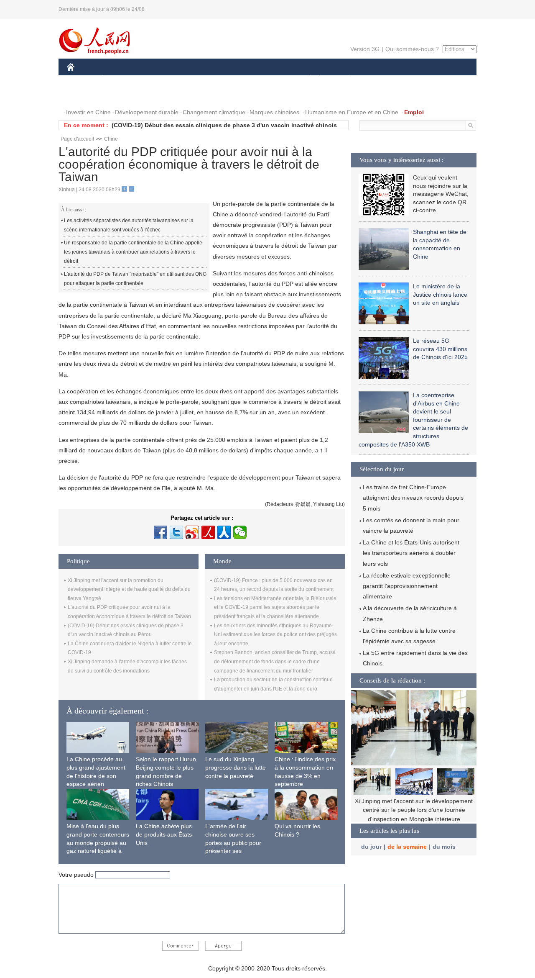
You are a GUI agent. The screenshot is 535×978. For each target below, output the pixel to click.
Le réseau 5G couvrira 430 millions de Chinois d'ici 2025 (440, 348)
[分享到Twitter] (176, 532)
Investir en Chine (88, 112)
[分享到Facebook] (160, 532)
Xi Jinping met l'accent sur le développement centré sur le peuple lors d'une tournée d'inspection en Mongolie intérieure (414, 810)
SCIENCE (230, 78)
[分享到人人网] (224, 532)
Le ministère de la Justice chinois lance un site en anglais (440, 294)
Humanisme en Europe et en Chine (351, 112)
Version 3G (365, 49)
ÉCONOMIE (118, 78)
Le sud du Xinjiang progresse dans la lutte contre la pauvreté (235, 767)
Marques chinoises (274, 112)
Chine (111, 139)
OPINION (85, 95)
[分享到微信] (240, 532)
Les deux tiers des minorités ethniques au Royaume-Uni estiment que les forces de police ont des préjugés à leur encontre (275, 635)
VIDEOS (155, 95)
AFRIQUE (193, 78)
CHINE (81, 78)
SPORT (378, 78)
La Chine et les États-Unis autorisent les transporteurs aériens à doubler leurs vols (411, 553)
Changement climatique (214, 112)
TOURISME (414, 78)
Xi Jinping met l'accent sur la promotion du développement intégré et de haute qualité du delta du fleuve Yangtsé (129, 589)
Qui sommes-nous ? (412, 49)
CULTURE (268, 78)
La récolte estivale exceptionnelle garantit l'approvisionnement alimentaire (407, 586)
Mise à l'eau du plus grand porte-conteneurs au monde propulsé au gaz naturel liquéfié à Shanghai (97, 842)
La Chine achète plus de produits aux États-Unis (165, 834)
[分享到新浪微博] (192, 532)
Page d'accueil (77, 139)
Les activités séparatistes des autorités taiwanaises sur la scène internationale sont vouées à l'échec (129, 225)
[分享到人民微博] (208, 532)
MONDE (157, 78)
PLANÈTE (344, 78)
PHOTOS (120, 95)
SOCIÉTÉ (307, 78)
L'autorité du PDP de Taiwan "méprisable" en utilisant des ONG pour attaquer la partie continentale (135, 278)
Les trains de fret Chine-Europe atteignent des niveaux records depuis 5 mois (413, 497)
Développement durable (146, 112)
